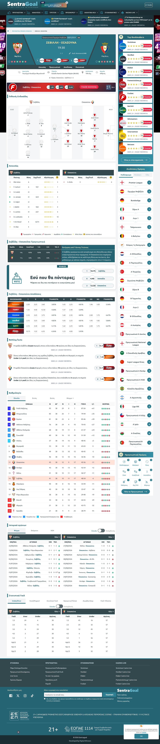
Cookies (144, 732)
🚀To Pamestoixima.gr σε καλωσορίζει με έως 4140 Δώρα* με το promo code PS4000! (138, 19)
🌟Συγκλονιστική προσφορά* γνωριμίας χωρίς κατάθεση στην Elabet (99, 19)
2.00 (91, 315)
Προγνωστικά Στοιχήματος (20, 672)
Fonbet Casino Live (123, 684)
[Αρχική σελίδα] (8, 31)
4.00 (71, 331)
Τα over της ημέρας (52, 676)
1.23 (63, 331)
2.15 (28, 320)
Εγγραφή (109, 694)
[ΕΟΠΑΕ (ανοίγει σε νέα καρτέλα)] (88, 729)
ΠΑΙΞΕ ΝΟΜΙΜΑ (89, 87)
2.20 (28, 304)
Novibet (130, 55)
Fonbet (130, 93)
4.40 (35, 310)
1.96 (91, 304)
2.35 (71, 315)
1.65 (63, 304)
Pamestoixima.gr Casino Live (126, 680)
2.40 (71, 310)
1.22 (35, 331)
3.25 (35, 304)
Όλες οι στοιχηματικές (134, 160)
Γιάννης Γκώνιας (81, 247)
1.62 (63, 326)
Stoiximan (131, 42)
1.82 (98, 320)
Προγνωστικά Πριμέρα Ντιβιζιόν (54, 37)
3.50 (43, 326)
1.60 (63, 315)
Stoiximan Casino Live (124, 668)
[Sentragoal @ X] (17, 695)
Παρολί (48, 684)
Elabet (130, 67)
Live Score (14, 676)
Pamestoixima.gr (134, 80)
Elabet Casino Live (122, 676)
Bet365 (130, 106)
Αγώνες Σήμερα (16, 680)
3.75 (43, 315)
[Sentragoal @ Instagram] (25, 695)
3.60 (43, 304)
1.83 (98, 304)
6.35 (43, 331)
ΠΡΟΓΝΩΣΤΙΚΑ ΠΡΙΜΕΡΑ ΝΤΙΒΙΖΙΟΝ (22, 31)
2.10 (28, 315)
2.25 (71, 304)
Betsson (130, 144)
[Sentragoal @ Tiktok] (32, 695)
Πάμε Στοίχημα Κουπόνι (18, 668)
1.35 (28, 310)
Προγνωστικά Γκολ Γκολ (54, 672)
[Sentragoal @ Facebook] (10, 695)
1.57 (63, 310)
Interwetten (132, 131)
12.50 (43, 310)
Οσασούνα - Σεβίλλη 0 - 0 (64, 78)
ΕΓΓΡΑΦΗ (148, 5)
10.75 (28, 331)
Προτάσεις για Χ (51, 680)
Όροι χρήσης (122, 695)
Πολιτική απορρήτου (124, 698)
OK (141, 736)
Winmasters (132, 119)
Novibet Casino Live (123, 672)
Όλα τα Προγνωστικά (133, 491)
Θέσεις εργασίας (123, 701)
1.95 (91, 320)
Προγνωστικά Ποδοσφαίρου (56, 668)
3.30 (35, 326)
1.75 (98, 315)
